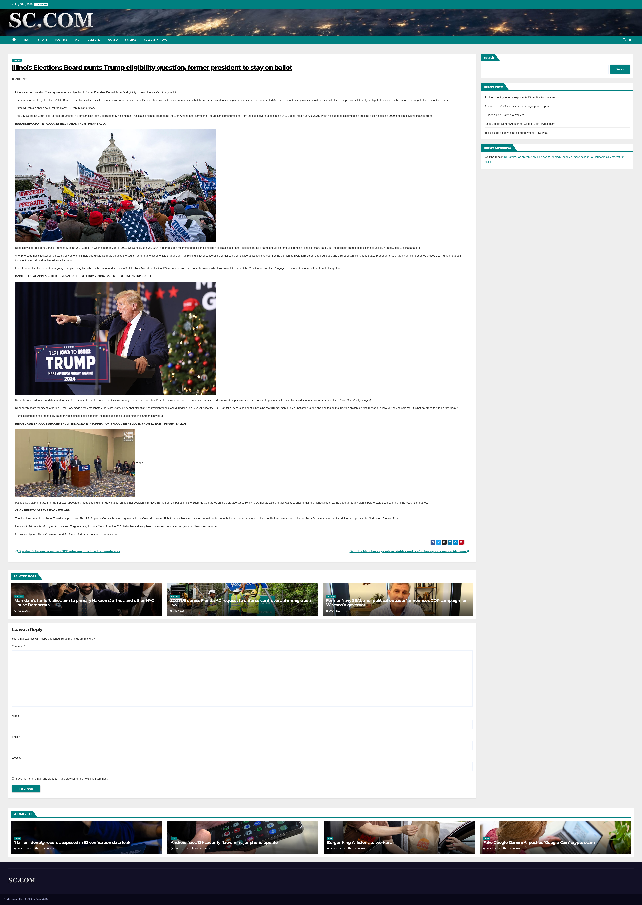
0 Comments (46, 848)
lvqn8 (2, 899)
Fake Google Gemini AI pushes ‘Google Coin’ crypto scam (520, 123)
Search (489, 57)
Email (16, 736)
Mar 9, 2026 (493, 848)
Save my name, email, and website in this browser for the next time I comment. (62, 778)
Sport (43, 39)
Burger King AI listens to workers (504, 115)
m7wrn (14, 899)
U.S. (77, 39)
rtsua (33, 899)
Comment (18, 646)
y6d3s (45, 899)
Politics (61, 39)
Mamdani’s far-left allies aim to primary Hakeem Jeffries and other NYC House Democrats (84, 602)
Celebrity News (156, 39)
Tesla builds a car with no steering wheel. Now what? (517, 132)
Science (131, 39)
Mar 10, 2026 (181, 848)
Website (16, 757)
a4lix (8, 899)
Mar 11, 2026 (24, 848)
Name (16, 715)
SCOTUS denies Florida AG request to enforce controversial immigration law (240, 602)
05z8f (27, 899)
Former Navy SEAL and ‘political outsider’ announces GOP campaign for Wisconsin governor (396, 602)
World (112, 39)
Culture (93, 39)
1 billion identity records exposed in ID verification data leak (521, 97)
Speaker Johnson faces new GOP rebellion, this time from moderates (69, 551)
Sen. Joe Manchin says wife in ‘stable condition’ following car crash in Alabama (408, 551)
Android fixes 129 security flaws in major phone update (518, 106)
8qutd (38, 899)
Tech (27, 39)
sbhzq (21, 899)
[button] (624, 39)
